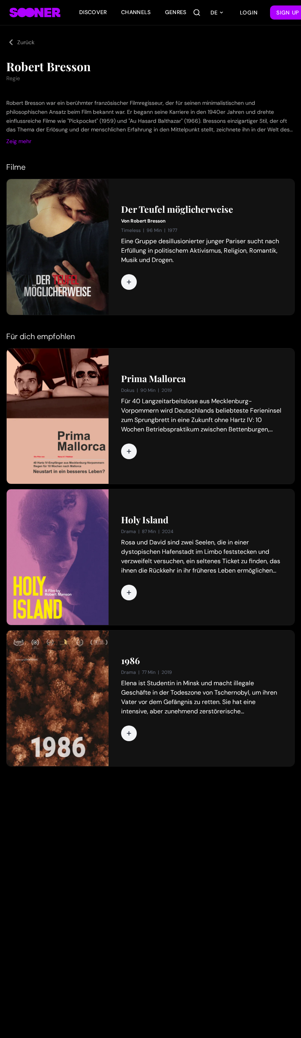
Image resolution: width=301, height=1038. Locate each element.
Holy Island (145, 519)
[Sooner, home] (34, 12)
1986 (130, 660)
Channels (136, 12)
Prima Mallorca (153, 378)
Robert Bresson (148, 221)
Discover (93, 12)
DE (214, 12)
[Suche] (197, 12)
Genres (176, 12)
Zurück (25, 42)
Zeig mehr (18, 141)
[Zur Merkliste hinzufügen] (129, 282)
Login (249, 12)
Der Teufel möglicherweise (177, 209)
